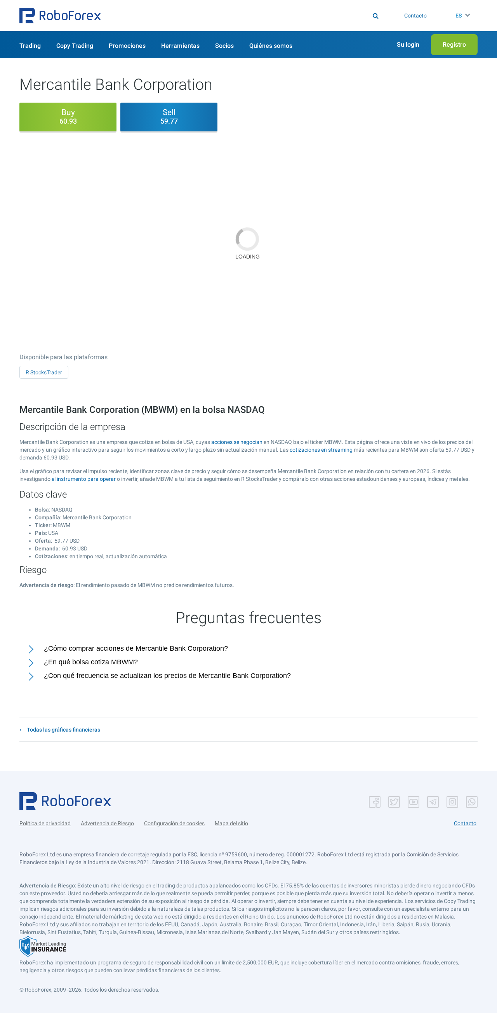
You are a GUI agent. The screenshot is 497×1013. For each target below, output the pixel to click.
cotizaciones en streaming (321, 450)
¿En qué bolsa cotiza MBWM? (91, 662)
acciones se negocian (236, 442)
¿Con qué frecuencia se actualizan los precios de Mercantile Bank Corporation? (167, 675)
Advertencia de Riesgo (107, 823)
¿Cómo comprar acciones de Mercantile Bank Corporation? (136, 648)
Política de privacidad (45, 823)
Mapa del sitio (231, 823)
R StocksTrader (44, 372)
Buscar (253, 15)
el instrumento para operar (84, 479)
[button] (60, 15)
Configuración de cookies (174, 823)
